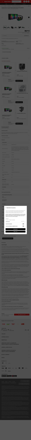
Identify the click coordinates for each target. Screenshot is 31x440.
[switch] (23, 223)
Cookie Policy (7, 218)
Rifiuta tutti (15, 231)
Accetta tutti (15, 229)
